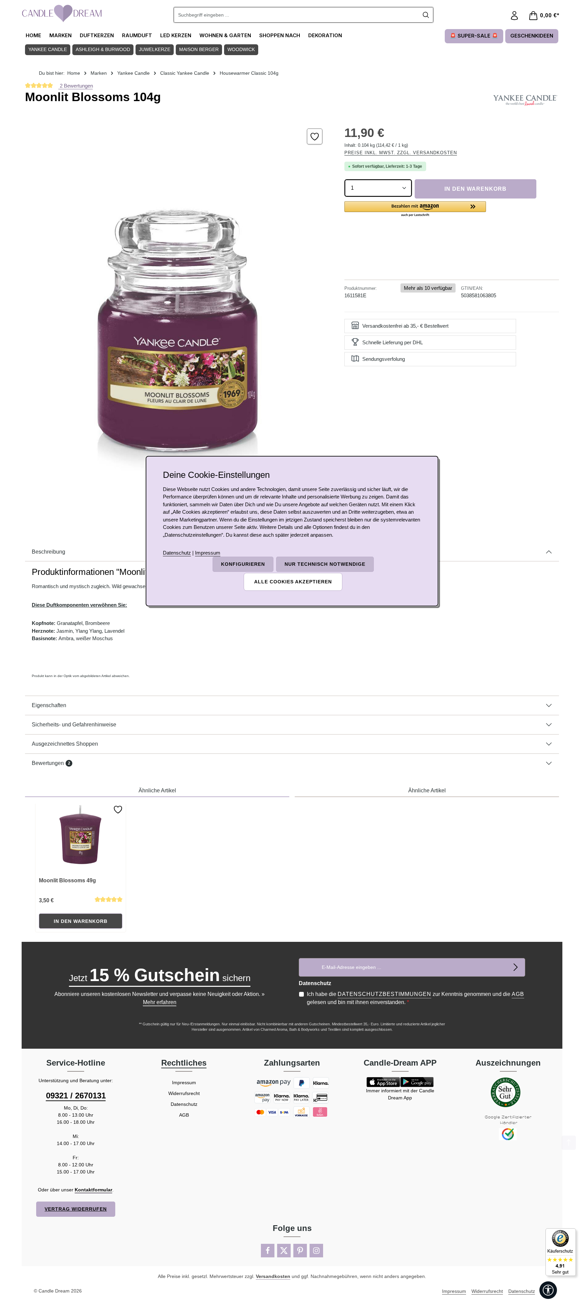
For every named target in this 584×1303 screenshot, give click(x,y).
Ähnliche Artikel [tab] (157, 790)
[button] (415, 209)
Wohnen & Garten (225, 35)
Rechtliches (183, 1062)
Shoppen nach (279, 35)
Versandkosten (273, 1276)
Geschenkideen (531, 35)
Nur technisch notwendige (325, 564)
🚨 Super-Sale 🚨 (474, 35)
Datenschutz (184, 1104)
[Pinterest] (300, 1250)
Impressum (184, 1082)
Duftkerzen (97, 35)
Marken (60, 35)
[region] (178, 318)
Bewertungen (51, 763)
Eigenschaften (49, 705)
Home (33, 35)
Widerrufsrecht (184, 1093)
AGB (518, 994)
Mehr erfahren (159, 1002)
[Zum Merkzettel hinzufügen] (315, 136)
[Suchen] (426, 15)
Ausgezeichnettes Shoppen (65, 744)
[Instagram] (316, 1250)
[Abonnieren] (516, 967)
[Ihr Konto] (514, 15)
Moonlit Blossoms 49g (67, 880)
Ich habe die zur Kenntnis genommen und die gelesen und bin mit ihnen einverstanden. (415, 998)
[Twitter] (284, 1250)
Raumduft (137, 35)
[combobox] (296, 15)
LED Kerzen (175, 35)
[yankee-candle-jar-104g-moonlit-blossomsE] (178, 318)
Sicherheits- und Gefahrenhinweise (74, 724)
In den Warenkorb (475, 189)
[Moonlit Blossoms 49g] (81, 838)
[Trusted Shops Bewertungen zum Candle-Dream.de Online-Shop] (560, 1252)
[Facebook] (267, 1250)
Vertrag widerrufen (76, 1209)
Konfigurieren (243, 564)
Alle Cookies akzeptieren (293, 581)
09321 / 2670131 (76, 1095)
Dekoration (325, 35)
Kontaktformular (93, 1189)
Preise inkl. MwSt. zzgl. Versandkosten (400, 152)
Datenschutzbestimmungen (384, 994)
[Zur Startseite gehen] (62, 13)
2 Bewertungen (75, 86)
